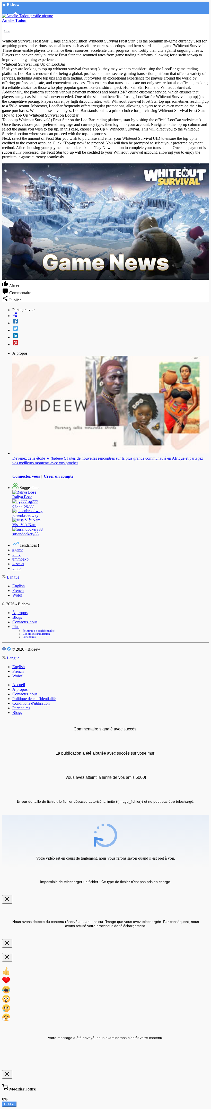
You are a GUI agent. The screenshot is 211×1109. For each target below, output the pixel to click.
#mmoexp (20, 559)
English (18, 586)
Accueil (18, 685)
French (18, 590)
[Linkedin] (110, 336)
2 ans (7, 30)
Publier (9, 1104)
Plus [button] (15, 626)
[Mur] (110, 315)
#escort (18, 564)
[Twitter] (110, 329)
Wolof (17, 595)
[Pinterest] (110, 343)
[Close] (7, 899)
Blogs (17, 617)
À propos (20, 612)
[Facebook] (110, 321)
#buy (16, 554)
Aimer (13, 285)
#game (17, 550)
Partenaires (29, 636)
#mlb (16, 568)
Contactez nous (24, 622)
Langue (12, 577)
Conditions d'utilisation (36, 633)
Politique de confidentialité (39, 630)
